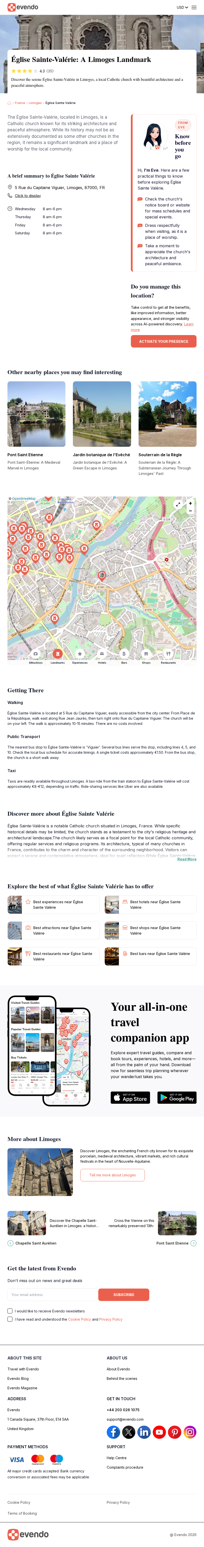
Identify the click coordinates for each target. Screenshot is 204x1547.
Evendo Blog (18, 1378)
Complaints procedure (125, 1467)
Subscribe (123, 1295)
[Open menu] (194, 7)
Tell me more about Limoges (112, 1175)
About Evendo (118, 1369)
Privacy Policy (110, 1319)
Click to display (28, 195)
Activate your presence (163, 341)
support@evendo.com (125, 1419)
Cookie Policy (79, 1319)
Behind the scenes (122, 1378)
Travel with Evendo (23, 1369)
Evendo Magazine (22, 1388)
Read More (187, 859)
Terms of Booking (22, 1513)
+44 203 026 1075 (123, 1410)
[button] (102, 576)
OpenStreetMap (24, 498)
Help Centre (117, 1458)
